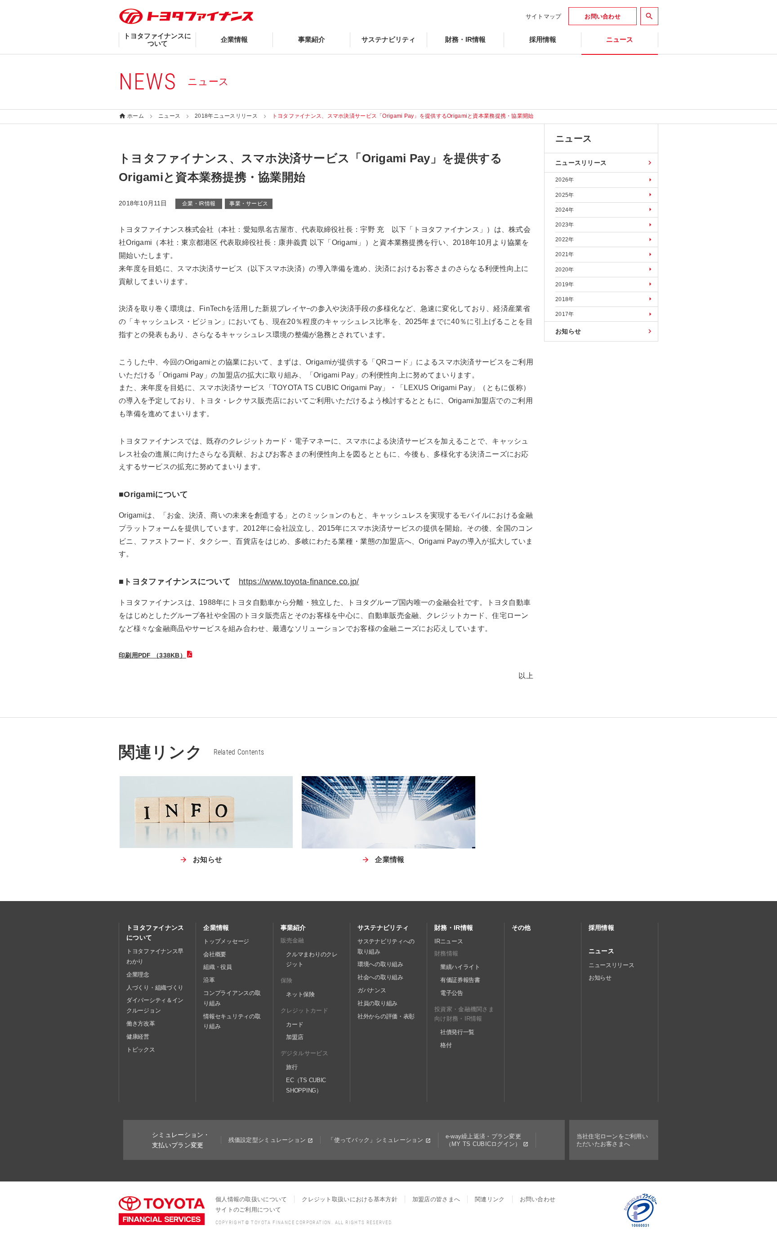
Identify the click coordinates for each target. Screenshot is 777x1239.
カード (294, 1024)
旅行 (291, 1067)
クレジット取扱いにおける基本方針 (349, 1199)
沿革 (208, 980)
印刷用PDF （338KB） (152, 655)
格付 (445, 1045)
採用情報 (601, 927)
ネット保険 (300, 994)
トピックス (140, 1049)
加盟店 (294, 1037)
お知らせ (600, 977)
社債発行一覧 (457, 1032)
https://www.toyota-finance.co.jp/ (299, 581)
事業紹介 (293, 927)
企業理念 (137, 974)
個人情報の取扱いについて (251, 1199)
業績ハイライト (460, 967)
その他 (521, 927)
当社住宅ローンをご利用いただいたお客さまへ (612, 1140)
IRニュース (448, 941)
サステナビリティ (383, 927)
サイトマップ (544, 16)
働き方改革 (140, 1023)
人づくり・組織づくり (154, 987)
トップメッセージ (226, 941)
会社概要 (214, 954)
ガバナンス (371, 990)
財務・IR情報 (453, 927)
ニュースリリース (611, 965)
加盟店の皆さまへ (436, 1199)
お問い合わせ (538, 1199)
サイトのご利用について (248, 1209)
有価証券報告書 (460, 980)
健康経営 (137, 1036)
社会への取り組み (380, 977)
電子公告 (451, 993)
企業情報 (216, 927)
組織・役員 (217, 967)
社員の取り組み (377, 1003)
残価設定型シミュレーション (267, 1140)
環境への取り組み (380, 964)
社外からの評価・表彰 (386, 1016)
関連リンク (490, 1199)
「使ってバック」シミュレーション (375, 1140)
